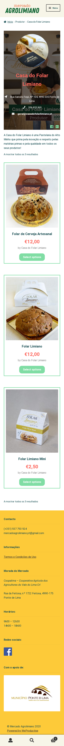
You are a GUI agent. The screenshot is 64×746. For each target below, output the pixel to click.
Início (10, 21)
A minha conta (10, 740)
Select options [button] (32, 369)
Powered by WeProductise (22, 730)
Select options (32, 257)
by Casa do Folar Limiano (32, 247)
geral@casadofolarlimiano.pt (35, 113)
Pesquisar (32, 740)
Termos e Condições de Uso (20, 556)
